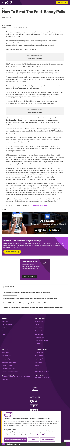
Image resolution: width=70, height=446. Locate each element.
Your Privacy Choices (47, 439)
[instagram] (36, 371)
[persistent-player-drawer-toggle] (68, 444)
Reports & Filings (7, 365)
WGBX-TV (12, 376)
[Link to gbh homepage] (8, 2)
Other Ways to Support (41, 340)
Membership (38, 328)
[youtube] (40, 371)
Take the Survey (11, 252)
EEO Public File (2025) (8, 368)
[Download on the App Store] (40, 230)
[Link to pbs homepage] (33, 401)
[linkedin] (49, 371)
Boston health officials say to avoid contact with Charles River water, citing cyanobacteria (30, 299)
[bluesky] (42, 371)
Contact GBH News (40, 356)
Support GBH (39, 321)
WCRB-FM (5, 380)
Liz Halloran (7, 25)
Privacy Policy (6, 359)
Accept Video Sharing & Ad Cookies (15, 439)
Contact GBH (39, 352)
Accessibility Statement (9, 362)
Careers (4, 331)
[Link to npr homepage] (34, 406)
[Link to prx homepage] (34, 410)
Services (4, 328)
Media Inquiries (39, 359)
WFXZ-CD (19, 376)
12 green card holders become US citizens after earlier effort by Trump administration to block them (33, 307)
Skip (33, 439)
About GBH (5, 321)
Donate (63, 2)
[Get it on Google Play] (54, 230)
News (3, 8)
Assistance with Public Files (10, 371)
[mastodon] (44, 378)
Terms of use (5, 352)
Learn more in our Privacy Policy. (36, 435)
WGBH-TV (5, 376)
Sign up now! (28, 276)
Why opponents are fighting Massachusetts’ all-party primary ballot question (26, 292)
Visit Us (37, 365)
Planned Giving (39, 337)
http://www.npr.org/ (40, 205)
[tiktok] (38, 371)
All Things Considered (10, 295)
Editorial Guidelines (7, 356)
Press (3, 334)
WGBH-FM (27, 376)
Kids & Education (7, 324)
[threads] (44, 371)
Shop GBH (38, 343)
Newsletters (38, 362)
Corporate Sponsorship (42, 331)
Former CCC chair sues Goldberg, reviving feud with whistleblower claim (25, 303)
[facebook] (46, 371)
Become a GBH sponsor (35, 58)
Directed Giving (39, 334)
